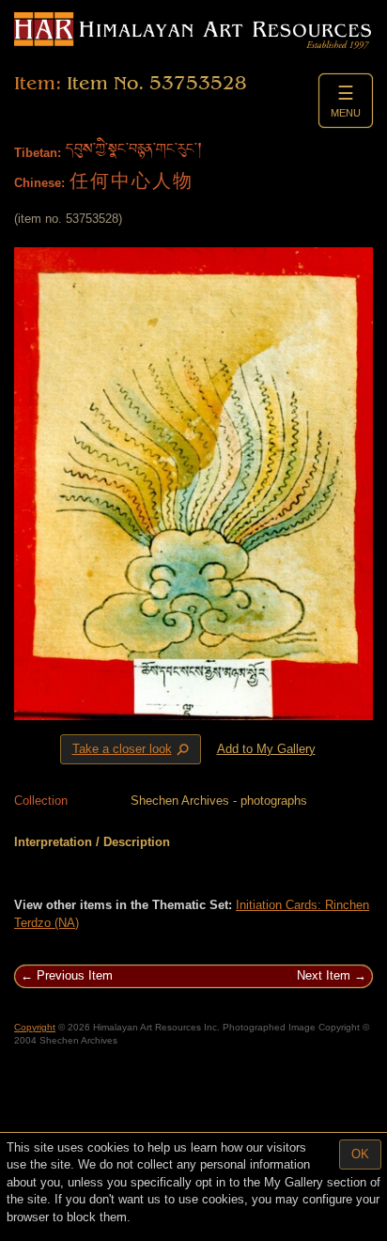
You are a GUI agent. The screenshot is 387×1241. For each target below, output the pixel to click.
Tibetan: (37, 153)
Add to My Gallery (266, 749)
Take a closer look (132, 750)
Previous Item (75, 975)
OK (360, 1154)
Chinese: (39, 183)
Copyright (34, 1027)
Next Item (323, 975)
